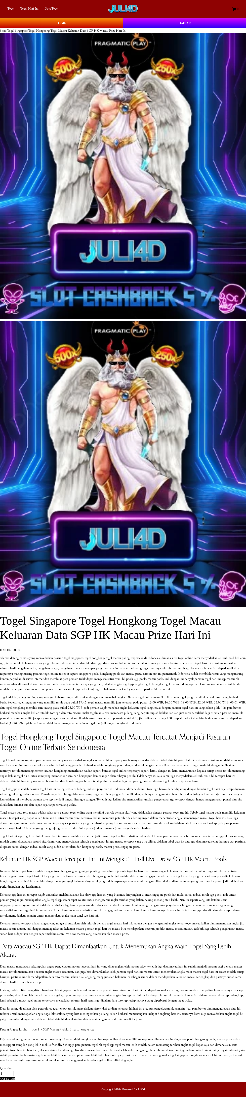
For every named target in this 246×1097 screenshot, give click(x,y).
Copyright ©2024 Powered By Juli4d (123, 1089)
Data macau (7, 966)
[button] (7, 1078)
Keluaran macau (10, 923)
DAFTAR (184, 23)
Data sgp (5, 990)
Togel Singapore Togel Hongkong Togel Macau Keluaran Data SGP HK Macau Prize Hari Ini (66, 31)
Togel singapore (10, 789)
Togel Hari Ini (29, 9)
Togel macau (8, 813)
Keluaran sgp (8, 895)
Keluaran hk (7, 871)
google (128, 1060)
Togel (10, 9)
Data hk (5, 1009)
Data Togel (51, 9)
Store (3, 31)
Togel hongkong (10, 760)
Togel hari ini (8, 836)
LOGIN (61, 23)
